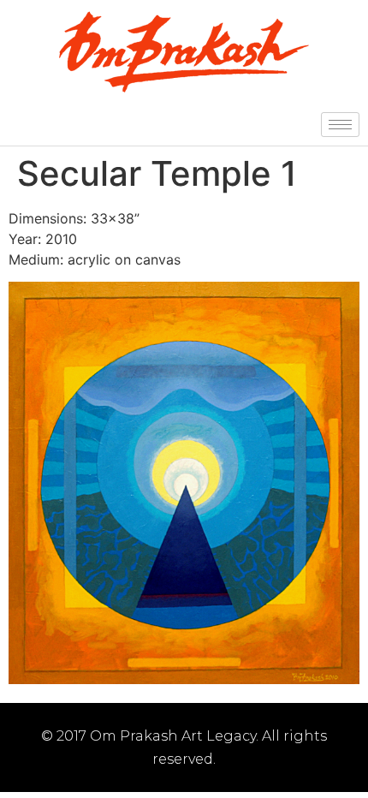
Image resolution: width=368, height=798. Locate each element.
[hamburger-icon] (340, 124)
